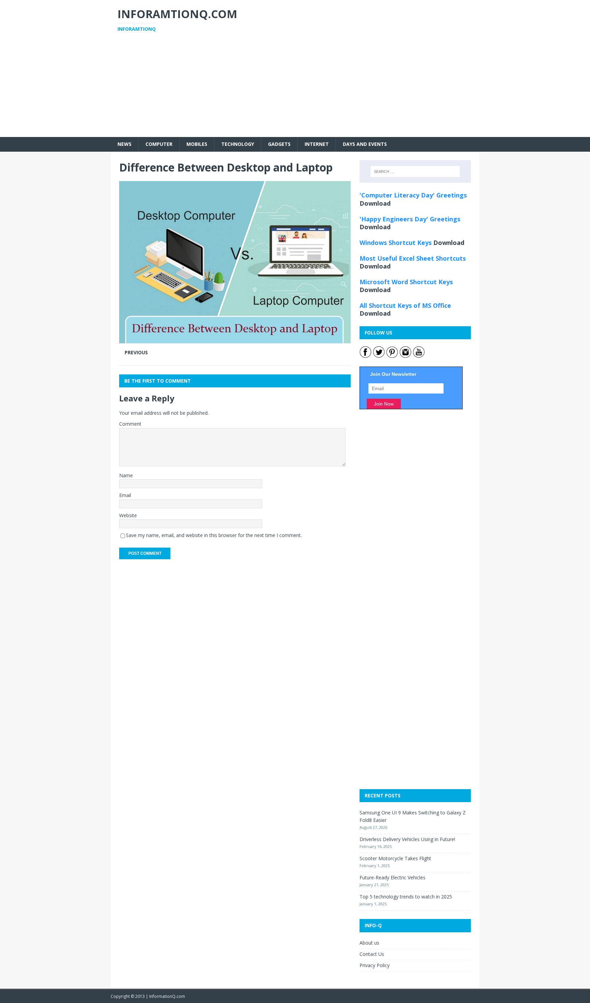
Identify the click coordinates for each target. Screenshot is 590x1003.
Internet (317, 144)
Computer (158, 144)
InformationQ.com (167, 996)
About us (369, 942)
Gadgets (279, 144)
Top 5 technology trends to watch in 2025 (406, 896)
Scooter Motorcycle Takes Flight (395, 858)
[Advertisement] (295, 89)
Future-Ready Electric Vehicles (392, 877)
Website (128, 515)
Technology (237, 144)
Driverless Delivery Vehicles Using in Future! (407, 839)
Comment (130, 424)
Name (126, 475)
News (124, 144)
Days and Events (365, 144)
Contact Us (372, 954)
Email (125, 495)
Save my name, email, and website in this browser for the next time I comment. (214, 535)
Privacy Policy (375, 965)
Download (375, 203)
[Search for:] (415, 171)
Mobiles (196, 144)
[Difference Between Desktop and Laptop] (235, 339)
